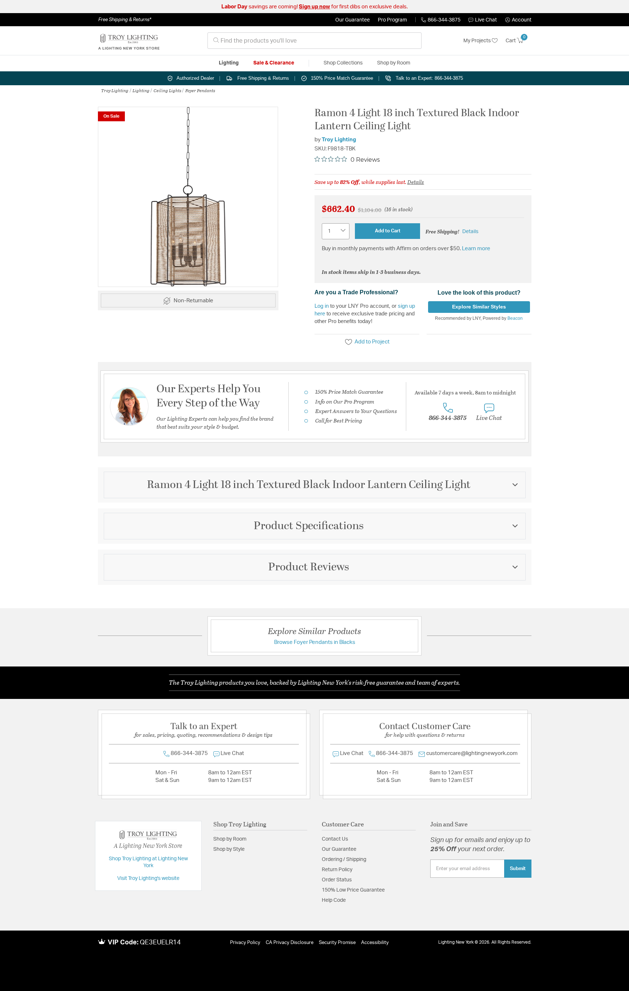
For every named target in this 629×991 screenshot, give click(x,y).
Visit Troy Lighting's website (148, 878)
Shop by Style (229, 849)
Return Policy (337, 869)
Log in (321, 306)
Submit (518, 868)
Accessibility (375, 942)
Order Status (337, 879)
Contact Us (335, 839)
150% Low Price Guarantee (353, 890)
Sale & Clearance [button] (273, 63)
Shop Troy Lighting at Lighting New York (148, 862)
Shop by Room (229, 839)
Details (415, 182)
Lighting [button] (229, 63)
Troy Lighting (114, 90)
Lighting (141, 90)
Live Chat (486, 20)
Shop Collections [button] (343, 63)
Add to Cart (387, 230)
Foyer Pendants (200, 90)
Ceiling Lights (167, 90)
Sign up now (314, 6)
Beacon (515, 318)
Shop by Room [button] (393, 63)
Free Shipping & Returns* (124, 19)
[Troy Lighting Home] (129, 41)
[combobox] (314, 40)
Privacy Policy (245, 942)
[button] (518, 20)
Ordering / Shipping (344, 859)
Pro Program (392, 20)
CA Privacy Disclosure (289, 942)
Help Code (334, 900)
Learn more (476, 248)
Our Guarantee (352, 20)
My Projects (477, 40)
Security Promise (337, 942)
